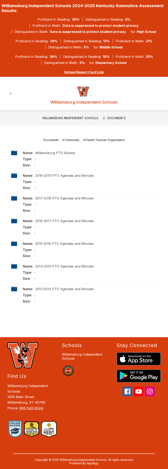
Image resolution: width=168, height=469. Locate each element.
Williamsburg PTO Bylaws (54, 153)
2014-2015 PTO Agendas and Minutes (64, 266)
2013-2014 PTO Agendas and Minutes (64, 289)
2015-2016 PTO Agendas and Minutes (64, 244)
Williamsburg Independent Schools (70, 118)
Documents (116, 118)
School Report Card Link (84, 72)
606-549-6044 (31, 408)
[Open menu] (10, 93)
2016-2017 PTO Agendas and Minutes (64, 221)
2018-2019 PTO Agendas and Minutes (64, 175)
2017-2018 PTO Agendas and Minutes (64, 198)
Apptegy (93, 463)
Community (72, 140)
